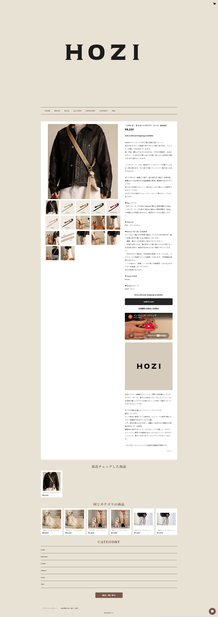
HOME (47, 111)
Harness (44, 557)
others (43, 570)
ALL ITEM (77, 111)
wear (43, 577)
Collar (43, 564)
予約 (42, 584)
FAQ (113, 111)
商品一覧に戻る (109, 595)
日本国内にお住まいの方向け (148, 308)
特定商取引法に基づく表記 (69, 608)
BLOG (66, 111)
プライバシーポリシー (50, 608)
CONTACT (103, 111)
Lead (43, 550)
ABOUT (57, 111)
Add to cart (149, 302)
